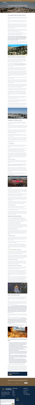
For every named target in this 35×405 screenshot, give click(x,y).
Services (26, 2)
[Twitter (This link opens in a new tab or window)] (28, 394)
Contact (13, 393)
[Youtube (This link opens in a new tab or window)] (29, 394)
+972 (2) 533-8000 (26, 390)
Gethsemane (11, 169)
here (20, 0)
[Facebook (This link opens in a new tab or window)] (26, 394)
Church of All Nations (11, 249)
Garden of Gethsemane (15, 252)
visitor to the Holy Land (24, 106)
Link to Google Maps (25, 393)
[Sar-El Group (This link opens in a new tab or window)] (17, 403)
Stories (28, 2)
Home (21, 2)
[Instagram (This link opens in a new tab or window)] (27, 394)
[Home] (3, 2)
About (23, 2)
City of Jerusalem (11, 78)
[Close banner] (33, 0)
